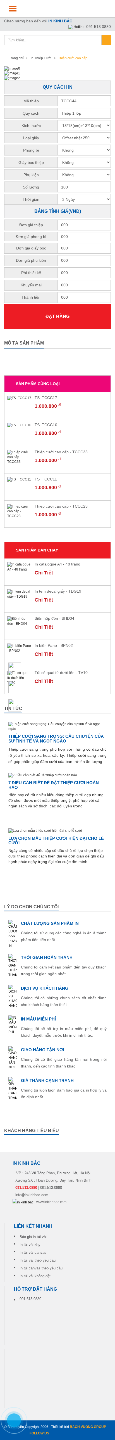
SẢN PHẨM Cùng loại (38, 383)
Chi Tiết (44, 573)
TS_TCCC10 (46, 425)
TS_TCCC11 (46, 479)
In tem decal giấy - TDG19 (58, 591)
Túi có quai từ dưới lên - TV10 (61, 672)
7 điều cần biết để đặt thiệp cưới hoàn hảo (53, 785)
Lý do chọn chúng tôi (31, 906)
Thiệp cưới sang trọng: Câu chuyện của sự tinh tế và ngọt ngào (56, 738)
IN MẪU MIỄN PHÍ (38, 1019)
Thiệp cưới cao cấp (72, 58)
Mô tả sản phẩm (24, 343)
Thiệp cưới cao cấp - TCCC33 (61, 452)
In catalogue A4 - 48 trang (57, 564)
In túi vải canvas (33, 1252)
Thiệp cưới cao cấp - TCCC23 (61, 506)
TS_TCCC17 (46, 397)
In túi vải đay (30, 1245)
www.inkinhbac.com (51, 1202)
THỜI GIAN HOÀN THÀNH (47, 957)
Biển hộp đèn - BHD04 (54, 618)
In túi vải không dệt (35, 1276)
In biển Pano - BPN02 (54, 645)
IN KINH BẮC (60, 21)
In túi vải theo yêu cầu (38, 1260)
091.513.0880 (98, 26)
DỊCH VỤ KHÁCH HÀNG (44, 988)
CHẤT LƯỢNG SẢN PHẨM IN (50, 923)
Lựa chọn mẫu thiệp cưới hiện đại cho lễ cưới (56, 840)
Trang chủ (16, 58)
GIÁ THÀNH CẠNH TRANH (47, 1080)
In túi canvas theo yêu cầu (41, 1268)
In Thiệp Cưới (41, 58)
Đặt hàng (57, 316)
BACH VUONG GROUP (88, 1427)
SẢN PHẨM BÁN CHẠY (37, 550)
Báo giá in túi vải (33, 1237)
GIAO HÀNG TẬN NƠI (42, 1049)
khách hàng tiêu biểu (31, 1130)
